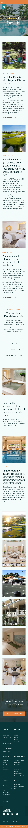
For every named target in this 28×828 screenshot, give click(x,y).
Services (4, 762)
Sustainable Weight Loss (19, 760)
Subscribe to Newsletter (19, 733)
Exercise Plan (5, 792)
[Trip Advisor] (8, 814)
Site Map (21, 821)
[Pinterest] (17, 814)
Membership (17, 784)
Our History (5, 801)
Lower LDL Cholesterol (19, 764)
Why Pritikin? (5, 785)
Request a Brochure (7, 737)
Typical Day (5, 767)
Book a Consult (6, 735)
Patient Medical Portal (19, 786)
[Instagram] (12, 814)
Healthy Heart (17, 762)
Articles (16, 735)
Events (4, 799)
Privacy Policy (17, 788)
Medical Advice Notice (7, 821)
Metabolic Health (18, 773)
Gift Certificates (6, 764)
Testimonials (17, 741)
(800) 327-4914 (6, 2)
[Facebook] (4, 814)
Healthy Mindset (6, 794)
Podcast (16, 739)
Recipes (16, 737)
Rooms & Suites (6, 769)
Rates (4, 796)
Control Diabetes (18, 767)
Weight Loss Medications (19, 775)
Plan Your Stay (6, 760)
